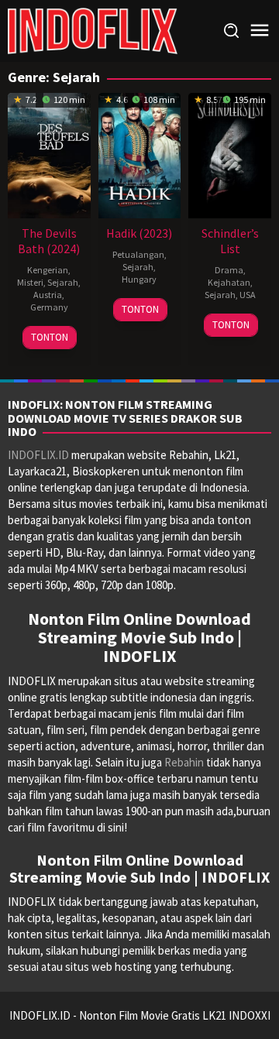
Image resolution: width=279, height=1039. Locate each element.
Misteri (30, 282)
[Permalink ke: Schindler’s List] (230, 153)
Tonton (49, 337)
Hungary (139, 279)
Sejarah (62, 282)
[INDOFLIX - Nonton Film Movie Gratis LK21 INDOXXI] (92, 29)
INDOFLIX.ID (38, 454)
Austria (47, 294)
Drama (229, 270)
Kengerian (47, 270)
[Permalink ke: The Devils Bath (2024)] (49, 153)
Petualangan (138, 254)
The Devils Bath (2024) (49, 240)
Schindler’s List (230, 240)
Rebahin (184, 762)
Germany (49, 307)
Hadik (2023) (139, 233)
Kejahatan (229, 282)
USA (247, 294)
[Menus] (259, 31)
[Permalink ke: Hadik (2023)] (140, 153)
